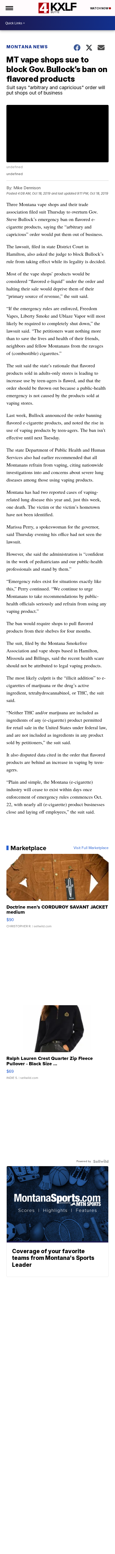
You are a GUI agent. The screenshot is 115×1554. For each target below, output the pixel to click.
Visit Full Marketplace (91, 848)
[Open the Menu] (9, 8)
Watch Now (99, 8)
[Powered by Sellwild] (101, 1161)
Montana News (27, 46)
